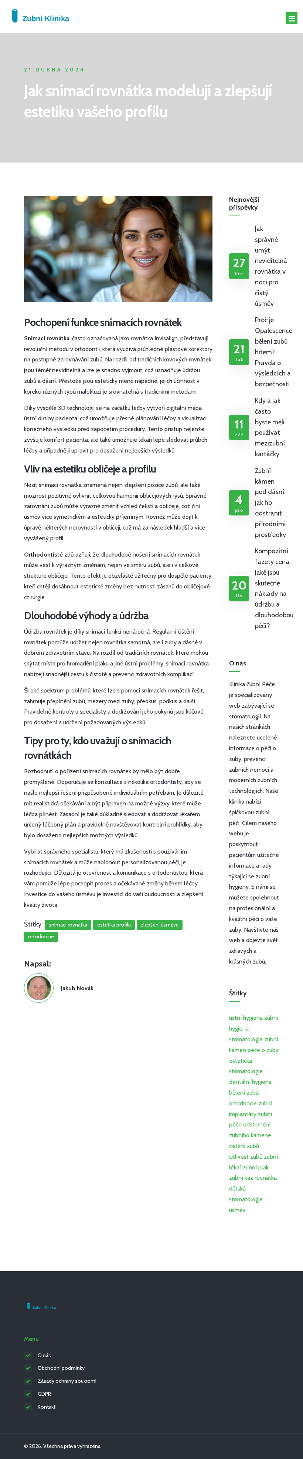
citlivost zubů (245, 1156)
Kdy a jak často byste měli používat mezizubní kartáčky (270, 427)
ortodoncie (41, 936)
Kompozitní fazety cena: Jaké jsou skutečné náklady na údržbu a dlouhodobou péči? (274, 588)
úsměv (237, 1209)
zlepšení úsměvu (159, 924)
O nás (44, 1355)
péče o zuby (263, 1050)
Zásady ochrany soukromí (67, 1381)
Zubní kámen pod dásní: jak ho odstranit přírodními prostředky (270, 503)
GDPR (44, 1393)
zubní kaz (241, 1177)
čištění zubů (244, 1145)
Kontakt (46, 1406)
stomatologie (246, 1039)
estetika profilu (114, 924)
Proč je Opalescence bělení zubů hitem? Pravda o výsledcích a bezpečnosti (273, 352)
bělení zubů (244, 1092)
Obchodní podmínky (61, 1368)
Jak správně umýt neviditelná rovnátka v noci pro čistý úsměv (271, 266)
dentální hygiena (250, 1081)
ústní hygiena (246, 1017)
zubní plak (256, 1167)
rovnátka (266, 1177)
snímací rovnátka (68, 924)
